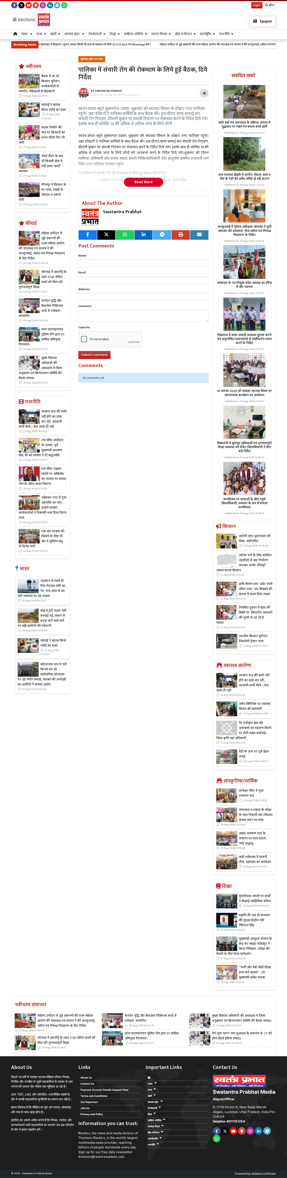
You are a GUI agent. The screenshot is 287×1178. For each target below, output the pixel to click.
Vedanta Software (263, 1173)
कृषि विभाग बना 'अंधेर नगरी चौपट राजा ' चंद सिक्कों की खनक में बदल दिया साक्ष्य (256, 589)
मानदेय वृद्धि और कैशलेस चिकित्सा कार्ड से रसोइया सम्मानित (41, 308)
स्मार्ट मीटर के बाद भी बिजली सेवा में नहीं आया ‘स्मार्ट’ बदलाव (41, 164)
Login (257, 5)
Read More (143, 182)
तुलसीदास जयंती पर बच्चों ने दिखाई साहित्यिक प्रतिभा (255, 899)
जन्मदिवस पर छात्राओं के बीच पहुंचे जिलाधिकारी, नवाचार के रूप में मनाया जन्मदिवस (244, 503)
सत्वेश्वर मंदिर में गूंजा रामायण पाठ (251, 793)
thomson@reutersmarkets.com (101, 1157)
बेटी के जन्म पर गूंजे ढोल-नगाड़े (254, 754)
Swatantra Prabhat (122, 212)
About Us (86, 1077)
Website (84, 289)
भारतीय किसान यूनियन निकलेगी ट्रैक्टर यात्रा (253, 639)
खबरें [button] (53, 34)
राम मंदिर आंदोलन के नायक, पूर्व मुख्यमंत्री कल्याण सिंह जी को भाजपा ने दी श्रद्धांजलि (41, 448)
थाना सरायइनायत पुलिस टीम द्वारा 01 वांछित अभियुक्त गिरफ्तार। (41, 337)
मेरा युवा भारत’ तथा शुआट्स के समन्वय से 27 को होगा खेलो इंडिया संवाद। (242, 1036)
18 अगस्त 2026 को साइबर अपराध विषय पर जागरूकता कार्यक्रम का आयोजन (244, 393)
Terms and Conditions (93, 1095)
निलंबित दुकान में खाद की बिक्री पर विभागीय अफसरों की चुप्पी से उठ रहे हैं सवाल (244, 615)
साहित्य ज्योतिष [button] (133, 34)
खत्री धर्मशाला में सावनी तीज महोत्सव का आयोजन (255, 860)
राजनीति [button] (224, 34)
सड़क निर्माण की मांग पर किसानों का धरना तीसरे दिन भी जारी (42, 135)
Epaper (265, 21)
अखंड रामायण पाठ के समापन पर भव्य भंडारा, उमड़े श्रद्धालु (253, 838)
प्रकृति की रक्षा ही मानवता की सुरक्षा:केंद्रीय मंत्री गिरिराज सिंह (254, 920)
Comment (85, 306)
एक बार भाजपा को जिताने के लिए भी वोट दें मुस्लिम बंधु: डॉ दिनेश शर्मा (41, 539)
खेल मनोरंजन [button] (183, 34)
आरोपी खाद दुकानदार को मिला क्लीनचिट (254, 539)
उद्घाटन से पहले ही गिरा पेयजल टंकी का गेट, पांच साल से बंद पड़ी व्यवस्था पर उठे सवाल (41, 588)
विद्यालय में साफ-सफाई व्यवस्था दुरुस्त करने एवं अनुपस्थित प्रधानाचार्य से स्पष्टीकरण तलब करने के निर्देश (244, 339)
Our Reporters (89, 1102)
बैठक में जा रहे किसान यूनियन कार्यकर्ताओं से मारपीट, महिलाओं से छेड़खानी (39, 84)
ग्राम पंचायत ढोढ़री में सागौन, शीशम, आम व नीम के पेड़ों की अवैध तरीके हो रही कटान (244, 177)
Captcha (84, 327)
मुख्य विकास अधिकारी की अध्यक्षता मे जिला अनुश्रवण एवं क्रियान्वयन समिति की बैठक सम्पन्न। (40, 368)
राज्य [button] (39, 34)
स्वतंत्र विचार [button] (159, 34)
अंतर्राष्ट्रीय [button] (205, 34)
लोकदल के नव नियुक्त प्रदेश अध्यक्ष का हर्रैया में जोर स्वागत (244, 285)
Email (82, 272)
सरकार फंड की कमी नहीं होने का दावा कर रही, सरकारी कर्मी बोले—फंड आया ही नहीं (43, 419)
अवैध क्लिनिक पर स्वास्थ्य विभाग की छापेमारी (254, 707)
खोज (271, 5)
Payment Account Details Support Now (104, 1089)
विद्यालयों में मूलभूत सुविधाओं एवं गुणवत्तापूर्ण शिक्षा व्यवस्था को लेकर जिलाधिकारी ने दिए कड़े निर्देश (244, 447)
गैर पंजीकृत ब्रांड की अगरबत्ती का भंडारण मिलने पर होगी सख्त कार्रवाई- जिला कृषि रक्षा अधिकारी (243, 731)
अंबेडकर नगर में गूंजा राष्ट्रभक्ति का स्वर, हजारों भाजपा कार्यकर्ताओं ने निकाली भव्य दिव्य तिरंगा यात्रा (42, 507)
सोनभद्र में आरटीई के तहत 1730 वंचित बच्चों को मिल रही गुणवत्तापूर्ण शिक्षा (43, 280)
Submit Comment (94, 355)
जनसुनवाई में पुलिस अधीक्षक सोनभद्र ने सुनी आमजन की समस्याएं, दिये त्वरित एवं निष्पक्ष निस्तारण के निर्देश (244, 231)
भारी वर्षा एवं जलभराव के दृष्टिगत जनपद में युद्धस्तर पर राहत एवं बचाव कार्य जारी (244, 125)
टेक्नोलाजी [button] (95, 34)
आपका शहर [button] (72, 34)
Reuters (84, 1133)
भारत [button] (25, 34)
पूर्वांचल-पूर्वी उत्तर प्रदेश (91, 59)
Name (82, 255)
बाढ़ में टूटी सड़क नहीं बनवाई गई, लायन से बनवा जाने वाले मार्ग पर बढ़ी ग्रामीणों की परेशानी (42, 618)
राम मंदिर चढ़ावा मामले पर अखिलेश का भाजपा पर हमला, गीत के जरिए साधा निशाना (42, 476)
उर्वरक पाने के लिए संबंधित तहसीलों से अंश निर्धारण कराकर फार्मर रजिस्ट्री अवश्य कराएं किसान (243, 563)
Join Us (85, 1108)
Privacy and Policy (91, 1114)
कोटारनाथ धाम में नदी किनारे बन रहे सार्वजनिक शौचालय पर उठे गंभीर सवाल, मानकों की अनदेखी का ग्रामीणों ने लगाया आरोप (42, 674)
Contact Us (87, 1083)
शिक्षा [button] (112, 34)
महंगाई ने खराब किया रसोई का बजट (53, 107)
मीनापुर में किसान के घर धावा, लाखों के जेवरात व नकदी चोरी (42, 192)
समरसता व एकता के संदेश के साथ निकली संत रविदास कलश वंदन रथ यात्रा (256, 815)
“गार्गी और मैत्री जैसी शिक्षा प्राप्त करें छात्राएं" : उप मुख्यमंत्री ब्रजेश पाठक (255, 972)
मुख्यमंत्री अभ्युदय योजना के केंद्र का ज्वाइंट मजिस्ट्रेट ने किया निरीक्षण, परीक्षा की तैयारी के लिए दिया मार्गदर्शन (244, 946)
